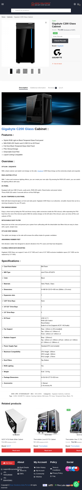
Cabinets (9, 17)
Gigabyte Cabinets (58, 394)
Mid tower (45, 396)
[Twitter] (73, 468)
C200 (15, 396)
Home (3, 17)
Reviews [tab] (51, 88)
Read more (16, 450)
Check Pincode (60, 41)
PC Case (52, 396)
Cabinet (28, 396)
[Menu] (5, 4)
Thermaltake (43, 446)
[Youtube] (76, 468)
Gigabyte (60, 46)
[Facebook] (70, 468)
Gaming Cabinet (36, 396)
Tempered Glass (61, 396)
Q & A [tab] (61, 88)
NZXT (9, 446)
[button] (46, 22)
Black (68, 396)
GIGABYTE (21, 396)
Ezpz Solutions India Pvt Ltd (20, 485)
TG (72, 396)
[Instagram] (67, 468)
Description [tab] (23, 88)
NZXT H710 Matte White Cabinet (12, 439)
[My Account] (75, 4)
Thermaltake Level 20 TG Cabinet (45, 439)
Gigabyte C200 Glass (18, 129)
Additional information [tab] (38, 88)
